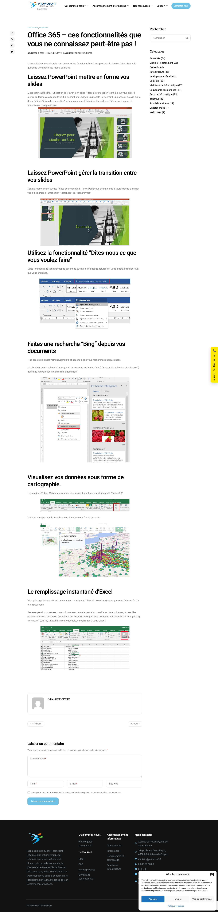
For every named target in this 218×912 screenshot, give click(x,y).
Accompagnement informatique (109, 6)
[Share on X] (12, 39)
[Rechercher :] (170, 38)
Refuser (177, 899)
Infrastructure (157, 71)
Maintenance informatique (164, 85)
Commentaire (38, 758)
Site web (113, 783)
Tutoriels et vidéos (159, 103)
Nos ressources (141, 6)
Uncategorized (157, 107)
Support (161, 6)
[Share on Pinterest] (12, 45)
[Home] (42, 6)
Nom (33, 783)
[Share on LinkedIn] (12, 51)
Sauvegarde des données (163, 89)
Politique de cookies (176, 906)
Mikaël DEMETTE (54, 53)
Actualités (32, 28)
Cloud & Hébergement (161, 62)
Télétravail (155, 98)
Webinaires (155, 112)
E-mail (73, 783)
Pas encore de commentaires (77, 53)
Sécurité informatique (161, 94)
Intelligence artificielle (161, 76)
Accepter (153, 899)
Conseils (154, 67)
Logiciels (43, 28)
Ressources (85, 852)
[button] (212, 874)
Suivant (134, 724)
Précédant (37, 724)
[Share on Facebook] (12, 33)
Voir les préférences (202, 899)
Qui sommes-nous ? (75, 6)
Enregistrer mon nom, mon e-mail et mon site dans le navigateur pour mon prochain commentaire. (76, 792)
